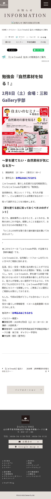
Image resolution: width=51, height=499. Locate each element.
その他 (43, 42)
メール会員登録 (36, 303)
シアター (7, 467)
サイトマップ (9, 478)
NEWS (31, 461)
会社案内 (7, 472)
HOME (7, 461)
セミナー (19, 42)
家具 (30, 463)
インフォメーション (25, 390)
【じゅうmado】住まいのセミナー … (12, 370)
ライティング (33, 465)
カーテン (7, 465)
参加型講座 (31, 42)
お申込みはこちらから (26, 177)
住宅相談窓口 (33, 472)
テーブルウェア (34, 467)
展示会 (8, 42)
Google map (27, 446)
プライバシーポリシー (13, 476)
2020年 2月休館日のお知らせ (38, 370)
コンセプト (8, 463)
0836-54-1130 (17, 436)
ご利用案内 (8, 474)
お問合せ (27, 441)
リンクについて (34, 476)
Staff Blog (9, 483)
